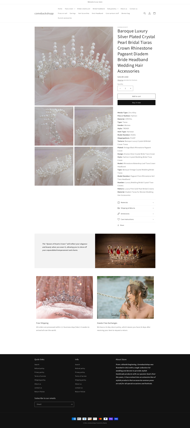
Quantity (120, 84)
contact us (38, 388)
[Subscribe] (71, 404)
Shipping (120, 80)
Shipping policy (40, 380)
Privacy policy (39, 372)
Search (37, 365)
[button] (70, 8)
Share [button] (122, 225)
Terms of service (40, 376)
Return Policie (40, 392)
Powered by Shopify (101, 423)
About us (38, 384)
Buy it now (136, 103)
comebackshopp (91, 423)
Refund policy (39, 368)
